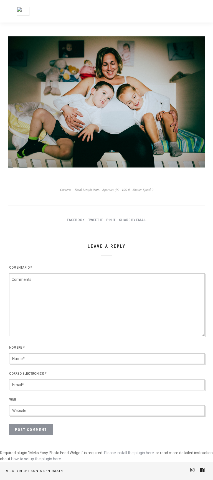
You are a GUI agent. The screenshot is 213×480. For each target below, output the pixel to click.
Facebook (76, 220)
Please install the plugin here (129, 453)
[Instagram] (192, 470)
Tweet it (95, 220)
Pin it (110, 220)
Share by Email (132, 220)
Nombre (17, 347)
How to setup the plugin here (36, 459)
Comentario (20, 267)
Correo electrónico (28, 373)
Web (12, 399)
